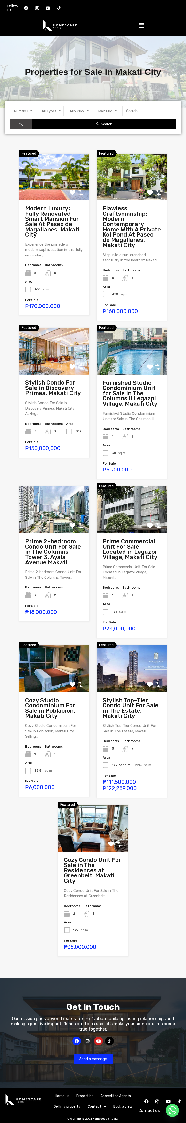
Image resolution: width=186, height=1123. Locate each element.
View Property (54, 191)
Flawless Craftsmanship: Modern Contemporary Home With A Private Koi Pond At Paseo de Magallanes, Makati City (132, 226)
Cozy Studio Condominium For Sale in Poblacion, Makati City (50, 708)
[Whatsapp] (172, 1110)
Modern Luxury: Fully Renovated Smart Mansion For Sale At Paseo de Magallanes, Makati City (52, 221)
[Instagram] (37, 8)
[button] (141, 25)
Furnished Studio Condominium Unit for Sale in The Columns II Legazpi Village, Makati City (130, 393)
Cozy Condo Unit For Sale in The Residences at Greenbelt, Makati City (92, 870)
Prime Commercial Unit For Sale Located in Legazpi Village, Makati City (130, 549)
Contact (94, 1107)
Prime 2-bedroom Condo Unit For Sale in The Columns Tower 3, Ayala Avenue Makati (53, 552)
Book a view (122, 1107)
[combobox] (22, 111)
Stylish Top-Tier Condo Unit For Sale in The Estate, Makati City (130, 708)
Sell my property (67, 1107)
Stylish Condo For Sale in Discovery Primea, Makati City (53, 387)
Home (59, 1096)
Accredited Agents (116, 1096)
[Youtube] (48, 8)
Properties (84, 1096)
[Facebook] (26, 8)
